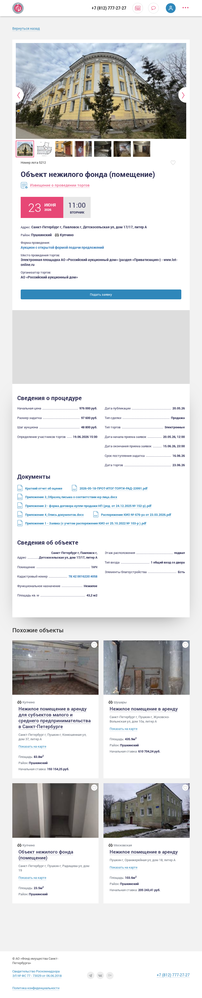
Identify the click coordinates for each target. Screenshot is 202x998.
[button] (20, 95)
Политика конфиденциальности (35, 988)
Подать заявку (101, 294)
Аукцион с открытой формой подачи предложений (62, 247)
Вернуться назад (26, 28)
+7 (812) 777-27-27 (109, 8)
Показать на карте (32, 746)
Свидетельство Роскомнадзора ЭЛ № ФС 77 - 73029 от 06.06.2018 (37, 973)
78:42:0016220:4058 (82, 576)
